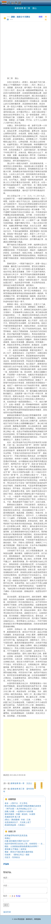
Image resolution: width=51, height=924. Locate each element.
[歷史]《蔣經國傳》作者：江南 (17, 820)
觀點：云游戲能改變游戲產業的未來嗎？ (22, 846)
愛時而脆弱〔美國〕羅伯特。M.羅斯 (20, 814)
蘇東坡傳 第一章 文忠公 (21, 783)
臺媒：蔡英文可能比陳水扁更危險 (19, 852)
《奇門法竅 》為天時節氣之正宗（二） (21, 809)
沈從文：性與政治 (12, 857)
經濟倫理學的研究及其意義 (16, 835)
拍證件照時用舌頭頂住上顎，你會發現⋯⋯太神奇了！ (27, 844)
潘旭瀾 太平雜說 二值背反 (15, 849)
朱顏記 (7, 838)
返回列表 (7, 912)
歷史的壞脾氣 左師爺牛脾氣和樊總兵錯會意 (23, 806)
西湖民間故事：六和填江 (15, 825)
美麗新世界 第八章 (12, 817)
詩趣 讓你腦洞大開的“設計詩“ (17, 841)
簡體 (40, 17)
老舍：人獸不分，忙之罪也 (16, 803)
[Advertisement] (25, 48)
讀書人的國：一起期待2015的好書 (19, 811)
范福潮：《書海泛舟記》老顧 (17, 855)
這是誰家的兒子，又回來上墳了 (18, 822)
